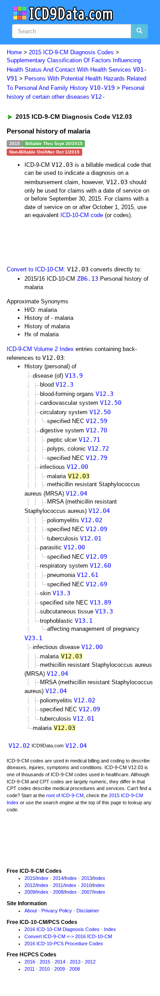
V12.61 (87, 574)
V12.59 (96, 420)
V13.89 (100, 602)
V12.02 (91, 520)
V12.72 (98, 448)
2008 (58, 892)
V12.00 (77, 466)
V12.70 (96, 430)
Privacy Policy (56, 910)
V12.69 (96, 584)
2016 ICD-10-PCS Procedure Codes (63, 943)
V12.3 (64, 384)
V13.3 (61, 593)
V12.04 (76, 493)
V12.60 (100, 565)
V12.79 (96, 457)
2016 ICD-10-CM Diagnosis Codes (62, 929)
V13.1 (83, 620)
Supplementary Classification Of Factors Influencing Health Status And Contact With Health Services (77, 69)
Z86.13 (87, 278)
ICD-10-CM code (81, 215)
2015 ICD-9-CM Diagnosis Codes (71, 52)
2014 (58, 878)
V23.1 (33, 637)
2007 (86, 892)
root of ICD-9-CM (65, 795)
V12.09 (96, 528)
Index (42, 878)
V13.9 (74, 375)
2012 (29, 885)
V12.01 (90, 538)
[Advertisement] (71, 241)
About (30, 910)
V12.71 (89, 439)
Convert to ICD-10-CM (35, 269)
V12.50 (110, 402)
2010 (86, 885)
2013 (86, 878)
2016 (29, 961)
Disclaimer (87, 910)
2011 (58, 885)
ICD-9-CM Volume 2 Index (40, 349)
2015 (29, 878)
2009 (29, 892)
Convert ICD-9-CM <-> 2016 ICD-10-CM (68, 936)
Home (14, 52)
